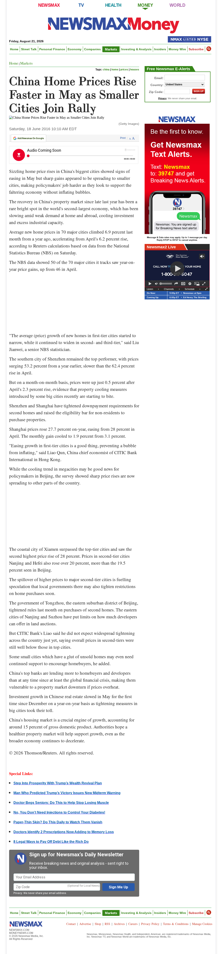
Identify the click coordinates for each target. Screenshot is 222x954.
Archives (119, 924)
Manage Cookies (202, 924)
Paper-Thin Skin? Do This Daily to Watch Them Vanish (57, 822)
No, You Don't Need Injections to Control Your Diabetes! (59, 812)
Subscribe (196, 49)
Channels (169, 289)
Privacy (17, 893)
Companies (92, 49)
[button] (208, 48)
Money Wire (177, 49)
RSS (107, 924)
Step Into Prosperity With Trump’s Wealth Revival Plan (57, 783)
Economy (75, 49)
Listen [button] (150, 289)
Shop (98, 924)
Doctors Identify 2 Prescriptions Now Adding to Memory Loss (63, 832)
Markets (111, 49)
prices (124, 69)
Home (14, 49)
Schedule (189, 289)
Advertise (85, 924)
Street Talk (29, 49)
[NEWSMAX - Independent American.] (113, 25)
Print (123, 138)
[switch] (156, 283)
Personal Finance (52, 49)
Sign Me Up (118, 887)
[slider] (166, 283)
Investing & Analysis (136, 49)
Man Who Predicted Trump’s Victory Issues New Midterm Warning (67, 793)
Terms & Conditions (175, 924)
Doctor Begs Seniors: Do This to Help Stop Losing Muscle (61, 802)
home (114, 69)
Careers (132, 924)
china (106, 69)
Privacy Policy (150, 924)
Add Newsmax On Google (31, 138)
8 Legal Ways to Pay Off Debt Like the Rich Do (51, 841)
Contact (71, 924)
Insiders (160, 49)
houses (134, 69)
